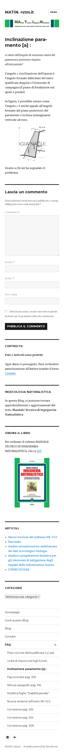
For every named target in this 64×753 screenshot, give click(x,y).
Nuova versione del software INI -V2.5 (32, 537)
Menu (53, 12)
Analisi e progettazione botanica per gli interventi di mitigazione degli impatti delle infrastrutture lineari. (32, 560)
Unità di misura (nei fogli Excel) (27, 660)
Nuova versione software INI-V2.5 (29, 701)
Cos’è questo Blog (17, 620)
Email (9, 278)
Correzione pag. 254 (20, 717)
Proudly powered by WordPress (40, 746)
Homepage (12, 612)
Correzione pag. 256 (20, 709)
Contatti (10, 373)
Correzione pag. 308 (20, 725)
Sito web (11, 294)
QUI (39, 451)
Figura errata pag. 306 (21, 677)
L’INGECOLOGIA (18, 569)
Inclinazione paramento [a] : (27, 669)
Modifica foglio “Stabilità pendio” (28, 693)
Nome (10, 262)
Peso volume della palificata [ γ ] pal (30, 652)
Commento (12, 212)
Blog (8, 628)
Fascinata (14, 541)
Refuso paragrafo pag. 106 (24, 685)
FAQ (8, 644)
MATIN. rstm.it (19, 12)
